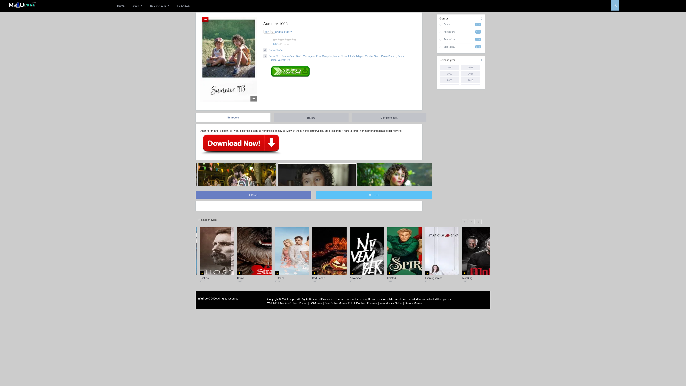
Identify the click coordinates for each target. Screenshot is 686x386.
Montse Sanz (372, 56)
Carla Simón (276, 50)
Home (121, 5)
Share (254, 195)
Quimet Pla (284, 59)
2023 (470, 67)
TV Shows (183, 5)
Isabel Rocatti (341, 56)
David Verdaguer (305, 56)
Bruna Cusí (288, 56)
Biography (449, 46)
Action (447, 24)
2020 (449, 80)
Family (288, 31)
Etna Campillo (324, 56)
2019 (470, 80)
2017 (267, 31)
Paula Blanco (388, 56)
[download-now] (241, 144)
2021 (470, 73)
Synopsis (233, 117)
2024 (449, 67)
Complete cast (389, 117)
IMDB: (276, 43)
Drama (279, 31)
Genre (135, 6)
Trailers (311, 117)
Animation (449, 39)
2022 (449, 73)
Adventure (449, 31)
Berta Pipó (274, 56)
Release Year (158, 6)
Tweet (375, 195)
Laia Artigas (357, 56)
